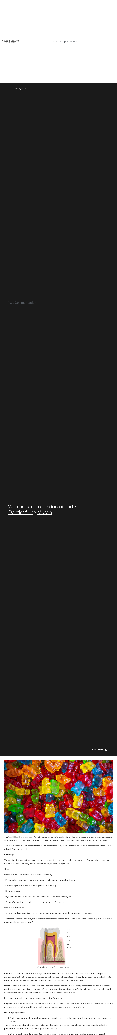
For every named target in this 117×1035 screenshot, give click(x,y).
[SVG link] (10, 41)
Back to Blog (99, 750)
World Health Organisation (20, 837)
